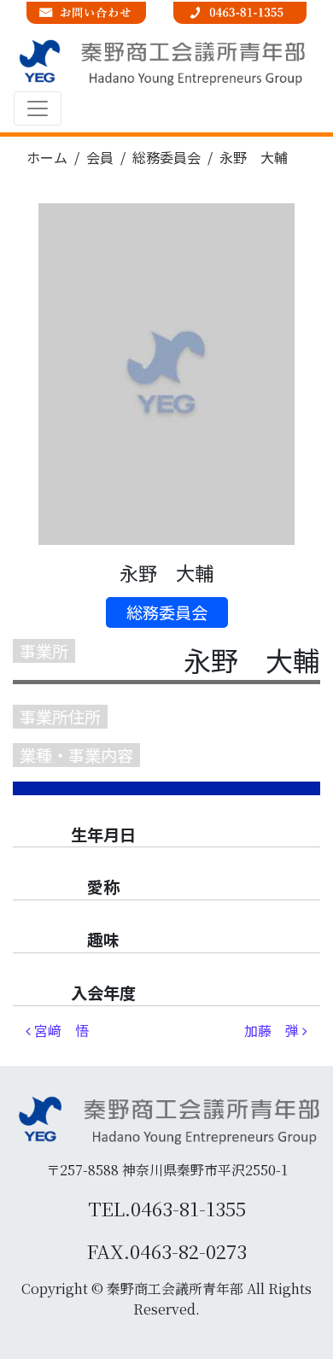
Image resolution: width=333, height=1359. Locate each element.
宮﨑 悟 (60, 1030)
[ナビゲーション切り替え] (37, 108)
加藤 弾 (273, 1030)
